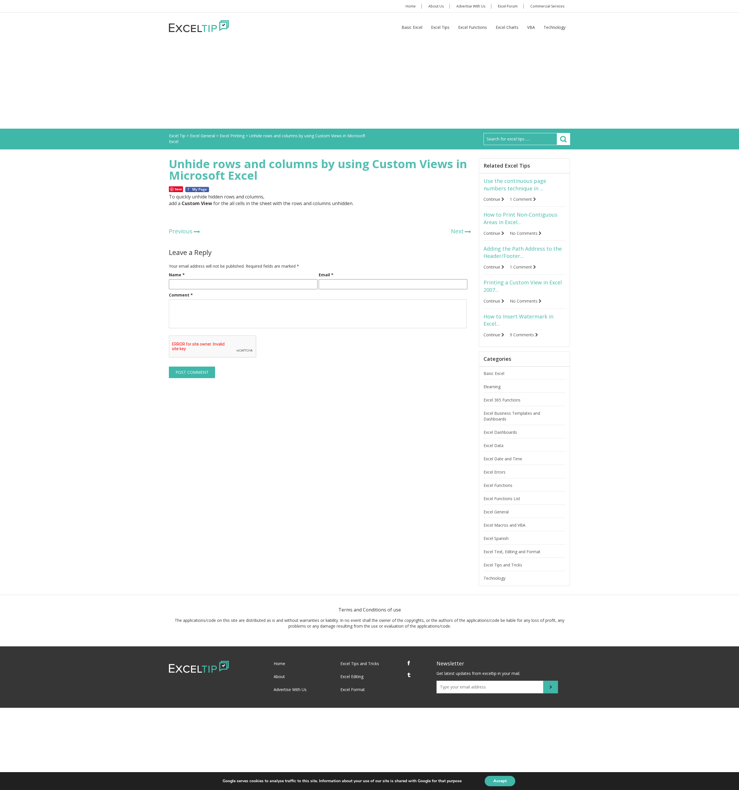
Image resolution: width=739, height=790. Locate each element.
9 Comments (522, 334)
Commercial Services (547, 6)
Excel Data (493, 445)
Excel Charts (507, 27)
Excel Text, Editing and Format (512, 551)
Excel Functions (472, 27)
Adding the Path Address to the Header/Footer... (523, 252)
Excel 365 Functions (502, 400)
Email (326, 274)
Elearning (492, 386)
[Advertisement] (369, 85)
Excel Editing (351, 676)
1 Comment (521, 199)
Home (411, 6)
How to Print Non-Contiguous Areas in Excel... (520, 218)
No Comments (524, 233)
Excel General (496, 512)
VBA (531, 27)
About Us (436, 6)
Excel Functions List (502, 498)
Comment (181, 295)
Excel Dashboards (500, 432)
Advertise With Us (470, 6)
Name (177, 274)
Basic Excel (412, 27)
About (279, 676)
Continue (492, 199)
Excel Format (352, 689)
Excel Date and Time (503, 458)
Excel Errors (494, 472)
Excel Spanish (496, 538)
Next (457, 231)
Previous (181, 231)
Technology (555, 27)
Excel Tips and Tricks (503, 565)
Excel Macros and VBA (504, 525)
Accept (500, 781)
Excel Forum (508, 6)
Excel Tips (440, 27)
